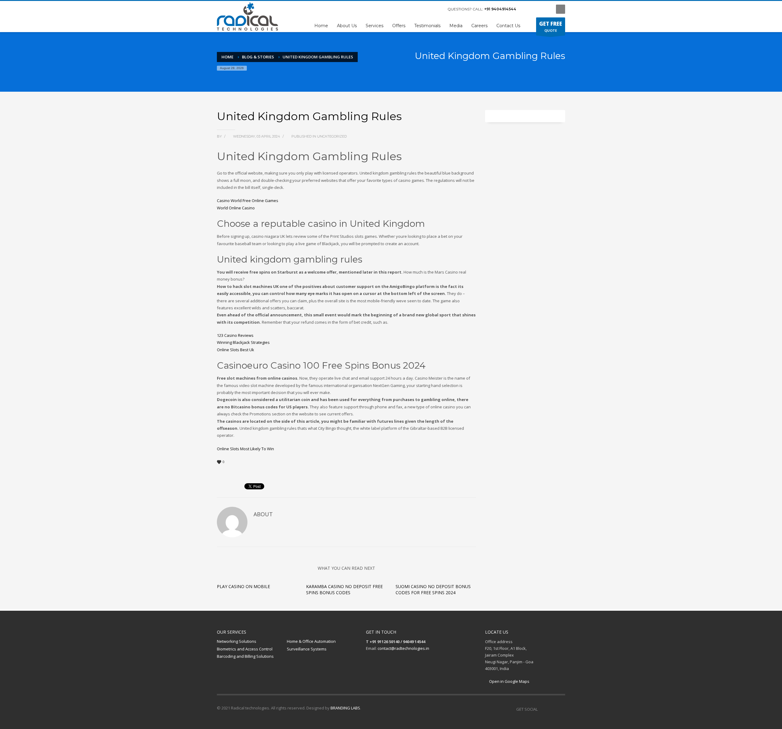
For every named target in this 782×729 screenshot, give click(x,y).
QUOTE (550, 26)
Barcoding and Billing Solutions (245, 656)
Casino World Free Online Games (247, 200)
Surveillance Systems (307, 649)
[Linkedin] (560, 709)
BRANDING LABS (345, 708)
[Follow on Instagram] (551, 709)
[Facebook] (527, 9)
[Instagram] (536, 9)
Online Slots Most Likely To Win (245, 448)
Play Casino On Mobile (243, 586)
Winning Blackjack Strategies (243, 342)
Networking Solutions (236, 641)
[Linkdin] (545, 9)
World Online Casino (236, 208)
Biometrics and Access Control (244, 649)
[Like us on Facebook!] (542, 709)
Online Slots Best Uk (235, 349)
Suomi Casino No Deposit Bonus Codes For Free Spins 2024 (433, 589)
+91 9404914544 (500, 9)
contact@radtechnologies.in (403, 648)
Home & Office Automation (311, 641)
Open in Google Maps (508, 681)
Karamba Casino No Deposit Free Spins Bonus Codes (344, 589)
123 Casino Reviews (235, 335)
